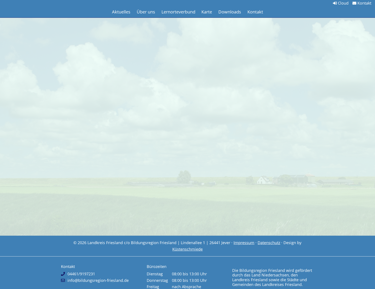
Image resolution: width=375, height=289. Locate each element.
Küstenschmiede (187, 249)
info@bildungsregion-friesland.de (98, 280)
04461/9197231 (81, 273)
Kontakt (363, 3)
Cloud (343, 3)
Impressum (244, 242)
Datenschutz (269, 242)
